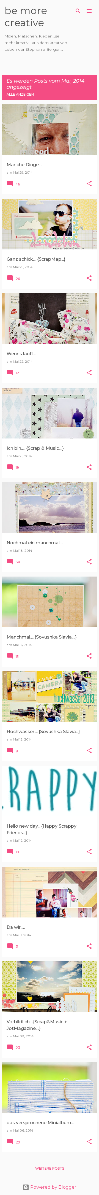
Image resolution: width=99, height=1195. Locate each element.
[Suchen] (78, 11)
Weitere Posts (49, 1168)
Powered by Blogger (52, 1187)
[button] (89, 184)
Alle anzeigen (20, 94)
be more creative (25, 16)
